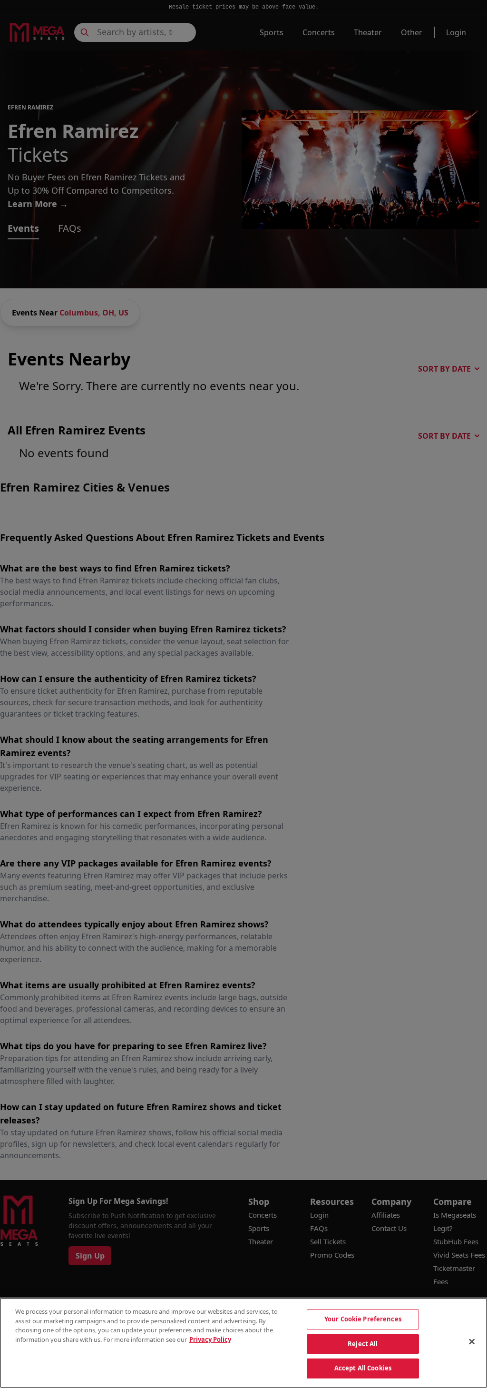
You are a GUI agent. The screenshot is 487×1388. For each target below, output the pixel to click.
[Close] (471, 1341)
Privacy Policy (210, 1339)
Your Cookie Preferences (362, 1319)
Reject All (363, 1343)
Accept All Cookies (362, 1368)
